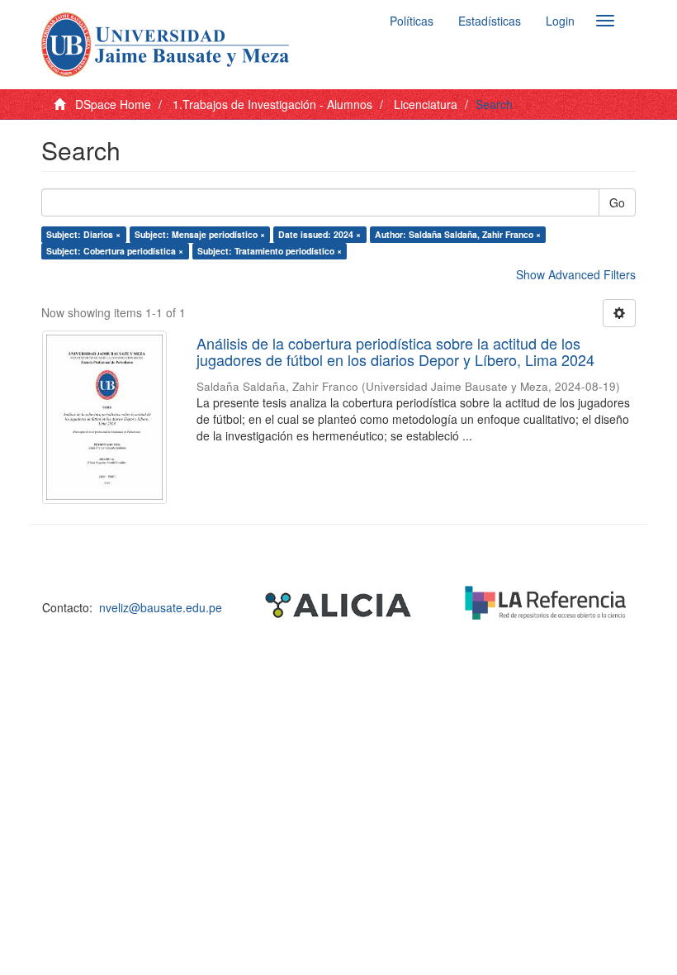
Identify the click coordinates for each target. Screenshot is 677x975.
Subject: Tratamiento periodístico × (269, 251)
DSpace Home (113, 104)
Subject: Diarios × (83, 234)
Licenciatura (425, 104)
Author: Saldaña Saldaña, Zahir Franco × (458, 234)
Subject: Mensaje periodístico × (200, 234)
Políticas (411, 20)
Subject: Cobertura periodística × (114, 251)
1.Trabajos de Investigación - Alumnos (272, 104)
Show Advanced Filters (576, 274)
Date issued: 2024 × (319, 234)
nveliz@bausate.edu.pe (160, 607)
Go (617, 202)
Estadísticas (489, 20)
